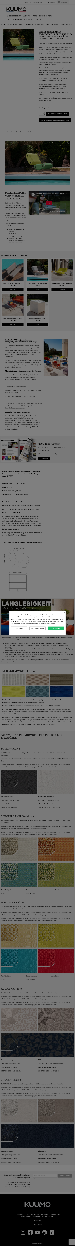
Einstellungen (19, 628)
